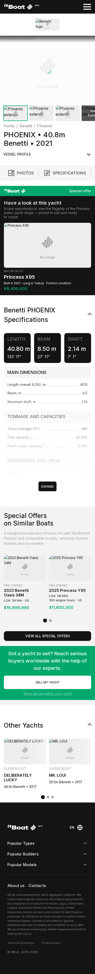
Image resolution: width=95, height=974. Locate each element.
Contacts (37, 885)
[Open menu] (87, 7)
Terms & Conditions (20, 943)
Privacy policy (51, 943)
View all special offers (47, 636)
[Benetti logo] (47, 24)
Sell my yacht (48, 682)
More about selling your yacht (48, 693)
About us (16, 885)
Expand (47, 486)
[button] (47, 70)
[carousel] (47, 79)
